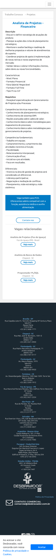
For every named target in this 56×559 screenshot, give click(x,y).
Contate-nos (28, 220)
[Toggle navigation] (49, 4)
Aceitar (42, 547)
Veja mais (28, 244)
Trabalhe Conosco (14, 14)
